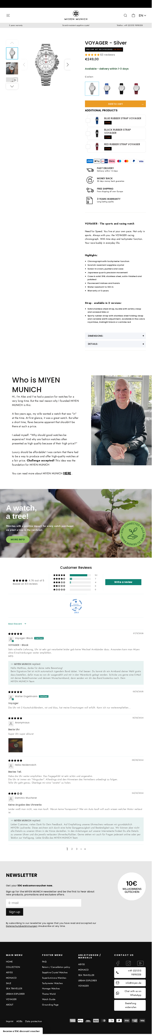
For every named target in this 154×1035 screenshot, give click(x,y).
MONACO (11, 978)
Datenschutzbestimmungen (21, 926)
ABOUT (9, 1004)
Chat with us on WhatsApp (133, 993)
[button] (68, 64)
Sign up (14, 912)
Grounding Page (50, 1004)
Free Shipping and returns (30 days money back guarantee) (76, 4)
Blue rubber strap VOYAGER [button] (122, 118)
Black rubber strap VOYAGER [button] (117, 131)
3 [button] (76, 849)
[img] (15, 633)
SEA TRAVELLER (14, 988)
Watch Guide (48, 999)
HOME (9, 961)
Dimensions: (95, 335)
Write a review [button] (123, 582)
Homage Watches (51, 988)
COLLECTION (13, 967)
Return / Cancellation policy (56, 967)
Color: (89, 76)
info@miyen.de (133, 983)
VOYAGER (11, 999)
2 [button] (72, 849)
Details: (93, 343)
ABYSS (9, 972)
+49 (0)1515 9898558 (134, 972)
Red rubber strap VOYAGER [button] (122, 144)
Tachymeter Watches (52, 983)
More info (18, 539)
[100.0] (76, 605)
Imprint (9, 1021)
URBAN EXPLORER (15, 994)
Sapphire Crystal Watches (55, 972)
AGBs (19, 1021)
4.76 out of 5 (36, 580)
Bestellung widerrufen (130, 1005)
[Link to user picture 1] (15, 745)
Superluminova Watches (54, 978)
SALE (8, 983)
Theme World (48, 994)
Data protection (33, 1021)
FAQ (44, 961)
